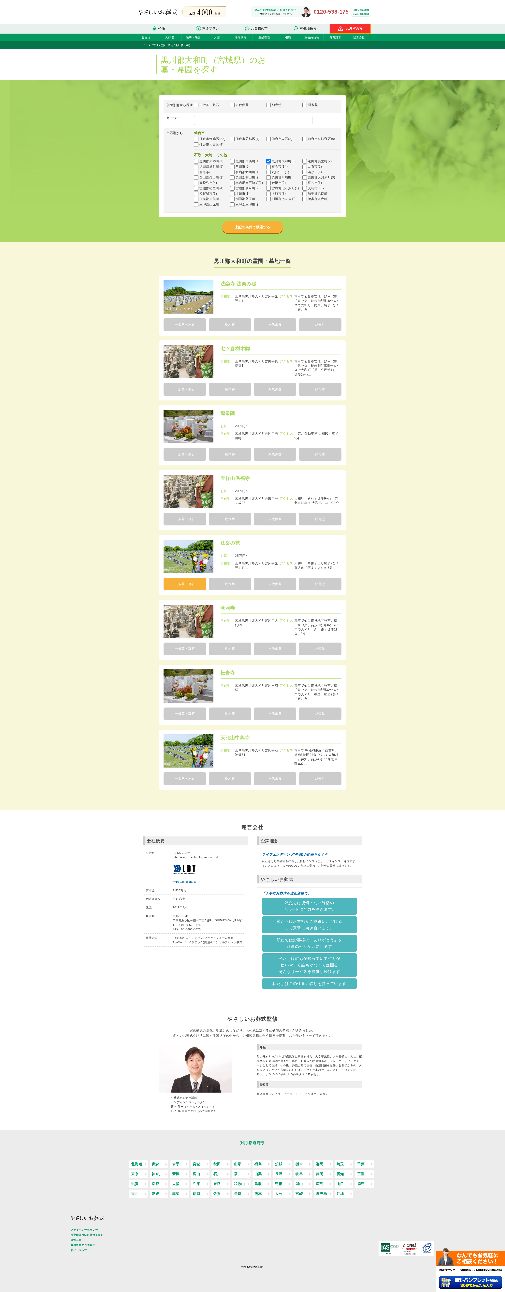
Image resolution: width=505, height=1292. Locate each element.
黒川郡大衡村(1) (248, 161)
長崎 (237, 1194)
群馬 (320, 1164)
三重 (361, 1174)
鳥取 (258, 1184)
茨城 (278, 1164)
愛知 (340, 1174)
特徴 (161, 28)
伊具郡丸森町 (318, 199)
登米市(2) (206, 172)
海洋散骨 (240, 37)
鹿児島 (321, 1194)
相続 (288, 37)
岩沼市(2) (279, 182)
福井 (237, 1174)
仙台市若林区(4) (248, 139)
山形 (237, 1164)
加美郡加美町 (209, 199)
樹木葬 (313, 105)
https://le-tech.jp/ (184, 881)
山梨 (258, 1174)
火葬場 (169, 37)
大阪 (176, 1184)
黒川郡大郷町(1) (211, 161)
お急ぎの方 (354, 28)
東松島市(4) (208, 182)
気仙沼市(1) (280, 172)
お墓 (217, 37)
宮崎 (299, 1194)
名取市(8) (279, 193)
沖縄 (340, 1194)
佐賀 (217, 1194)
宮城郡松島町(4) (211, 188)
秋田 (217, 1164)
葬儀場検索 (308, 28)
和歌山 (239, 1184)
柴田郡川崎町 (282, 177)
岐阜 (299, 1174)
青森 (155, 1164)
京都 (155, 1184)
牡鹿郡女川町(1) (248, 172)
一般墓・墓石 (209, 105)
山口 (340, 1184)
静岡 (320, 1174)
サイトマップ (79, 1250)
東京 (135, 1174)
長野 (278, 1174)
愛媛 (155, 1194)
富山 (196, 1174)
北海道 (136, 1164)
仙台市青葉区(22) (212, 139)
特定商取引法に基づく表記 (87, 1234)
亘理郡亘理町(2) (248, 204)
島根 (278, 1184)
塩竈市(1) (243, 193)
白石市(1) (315, 166)
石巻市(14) (280, 166)
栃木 (299, 1164)
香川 (135, 1194)
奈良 (217, 1184)
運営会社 (359, 37)
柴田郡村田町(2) (248, 177)
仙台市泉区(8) (282, 139)
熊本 (258, 1194)
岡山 (299, 1184)
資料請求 (335, 37)
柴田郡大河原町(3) (321, 177)
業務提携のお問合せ (83, 1245)
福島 (258, 1164)
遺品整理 (264, 37)
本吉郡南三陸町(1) (249, 182)
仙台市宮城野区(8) (321, 139)
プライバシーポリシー (84, 1229)
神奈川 (157, 1174)
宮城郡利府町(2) (248, 188)
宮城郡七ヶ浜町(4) (285, 188)
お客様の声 (259, 28)
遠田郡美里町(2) (320, 161)
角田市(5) (243, 166)
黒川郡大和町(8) (284, 161)
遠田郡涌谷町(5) (211, 166)
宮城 (196, 1164)
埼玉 (340, 1164)
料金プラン (210, 28)
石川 (217, 1174)
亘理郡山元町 (209, 204)
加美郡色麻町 (318, 193)
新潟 (176, 1174)
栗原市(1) (315, 172)
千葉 (361, 1164)
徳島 (361, 1184)
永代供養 (242, 105)
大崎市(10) (316, 188)
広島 (320, 1184)
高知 (176, 1194)
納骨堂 (276, 105)
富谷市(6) (315, 182)
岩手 (176, 1164)
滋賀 (135, 1184)
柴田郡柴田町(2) (211, 177)
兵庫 (196, 1184)
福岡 (196, 1194)
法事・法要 (193, 37)
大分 (278, 1194)
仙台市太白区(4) (211, 144)
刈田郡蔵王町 (245, 199)
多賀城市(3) (208, 193)
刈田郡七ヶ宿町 (283, 199)
